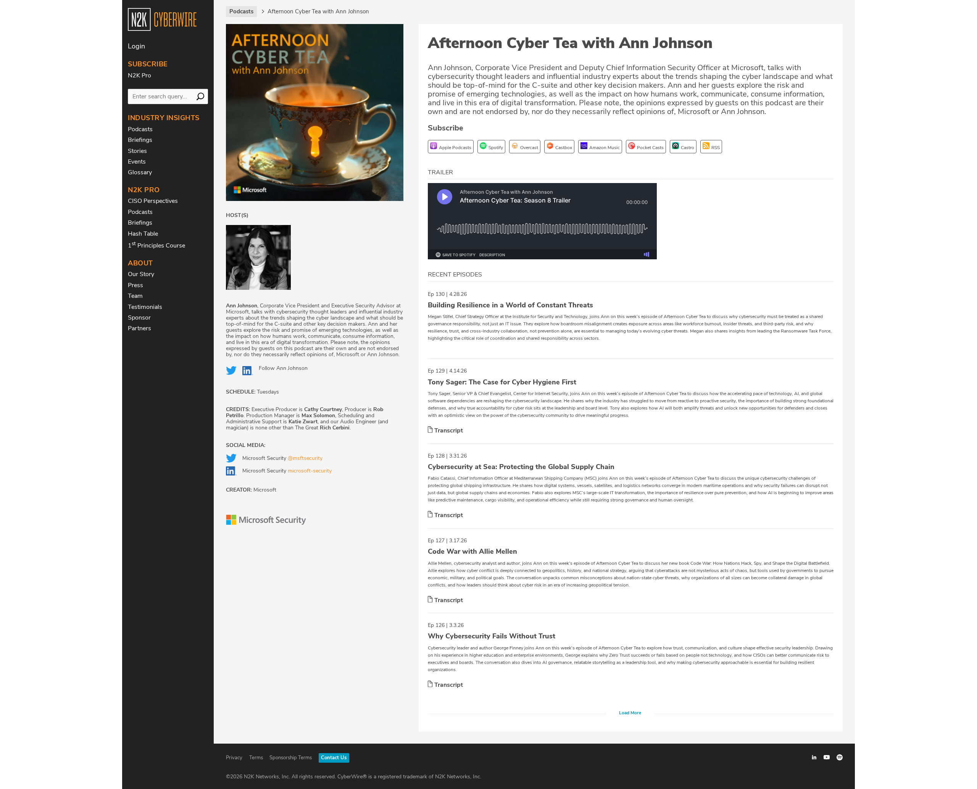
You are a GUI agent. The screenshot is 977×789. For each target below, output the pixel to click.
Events (137, 161)
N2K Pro (139, 75)
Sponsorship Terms (290, 757)
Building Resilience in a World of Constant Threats (510, 305)
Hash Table (143, 234)
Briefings (140, 140)
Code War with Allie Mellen (472, 551)
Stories (137, 151)
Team (135, 296)
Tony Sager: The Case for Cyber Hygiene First (502, 382)
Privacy (234, 757)
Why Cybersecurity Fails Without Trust (491, 636)
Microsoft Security (282, 458)
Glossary (140, 172)
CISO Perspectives (153, 201)
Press (135, 285)
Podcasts (140, 129)
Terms (256, 757)
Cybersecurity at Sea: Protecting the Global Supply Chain (521, 466)
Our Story (141, 274)
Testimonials (145, 307)
